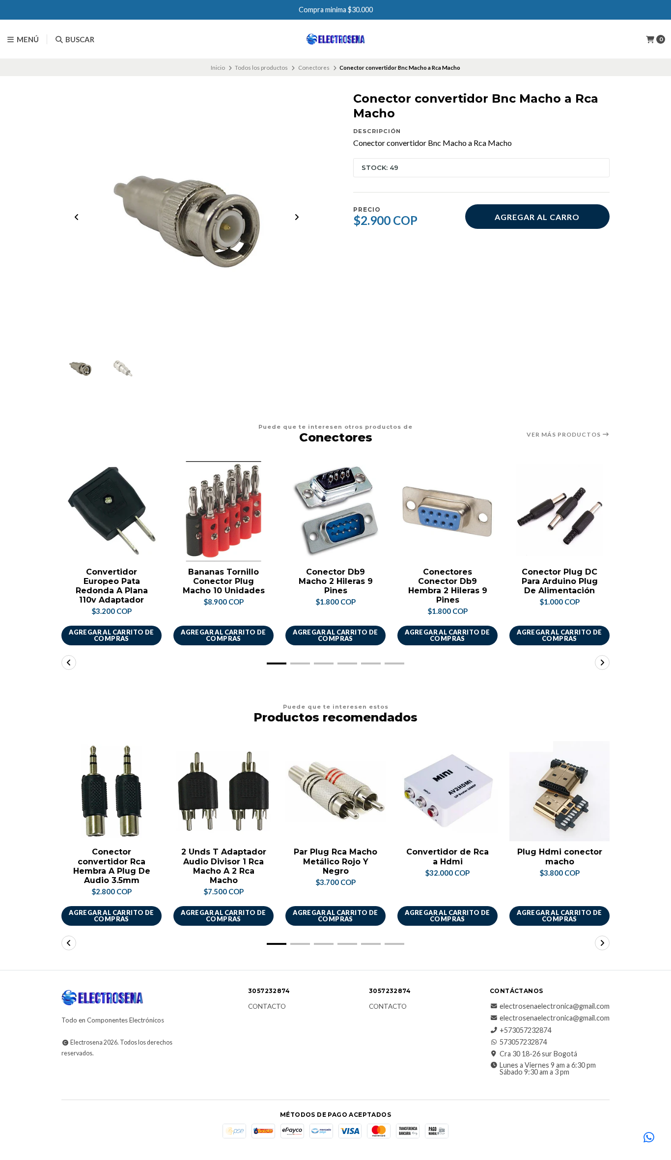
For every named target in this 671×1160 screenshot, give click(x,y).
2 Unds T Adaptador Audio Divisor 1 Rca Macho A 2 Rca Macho (223, 866)
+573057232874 (525, 1030)
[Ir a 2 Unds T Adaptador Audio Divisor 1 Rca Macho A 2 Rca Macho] (223, 791)
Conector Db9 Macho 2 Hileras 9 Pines (336, 581)
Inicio (218, 67)
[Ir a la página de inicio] (335, 39)
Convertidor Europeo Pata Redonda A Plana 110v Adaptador (112, 586)
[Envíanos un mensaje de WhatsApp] (649, 1138)
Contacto (267, 1006)
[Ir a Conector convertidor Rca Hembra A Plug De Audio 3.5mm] (111, 791)
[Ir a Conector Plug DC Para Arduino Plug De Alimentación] (559, 511)
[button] (276, 663)
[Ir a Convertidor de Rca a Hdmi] (447, 791)
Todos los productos (261, 67)
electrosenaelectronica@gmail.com (555, 1006)
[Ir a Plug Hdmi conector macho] (559, 791)
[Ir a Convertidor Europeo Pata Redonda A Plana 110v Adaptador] (111, 511)
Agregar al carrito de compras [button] (111, 635)
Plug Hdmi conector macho (559, 856)
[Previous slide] (76, 217)
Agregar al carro (537, 216)
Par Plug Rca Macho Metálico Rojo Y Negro (335, 861)
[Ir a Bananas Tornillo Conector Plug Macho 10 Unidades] (223, 511)
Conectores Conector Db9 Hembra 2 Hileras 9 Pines (447, 586)
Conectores (314, 67)
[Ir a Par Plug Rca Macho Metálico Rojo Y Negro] (335, 791)
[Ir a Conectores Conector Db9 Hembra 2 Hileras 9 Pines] (447, 511)
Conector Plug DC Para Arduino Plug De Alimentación (560, 581)
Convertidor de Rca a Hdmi (447, 856)
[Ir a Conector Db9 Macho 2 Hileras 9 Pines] (335, 511)
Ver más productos (564, 435)
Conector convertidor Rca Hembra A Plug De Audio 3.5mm (111, 866)
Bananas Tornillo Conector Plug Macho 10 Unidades (224, 581)
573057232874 (523, 1042)
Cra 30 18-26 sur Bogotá (538, 1053)
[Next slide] (296, 217)
